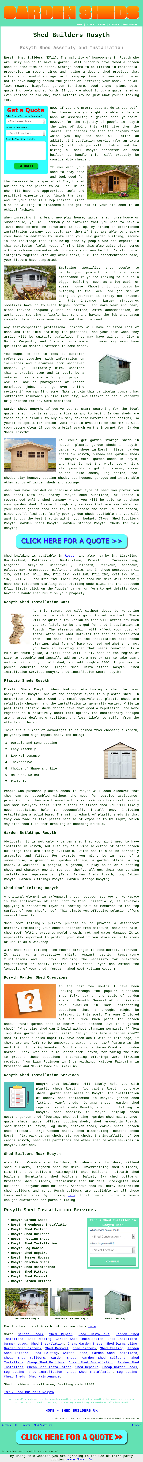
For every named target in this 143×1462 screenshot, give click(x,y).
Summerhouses (15, 1343)
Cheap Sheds (14, 1376)
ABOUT (101, 24)
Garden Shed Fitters (22, 1348)
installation (15, 231)
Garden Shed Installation (79, 1339)
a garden (62, 62)
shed (80, 181)
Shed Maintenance (44, 1376)
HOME (79, 24)
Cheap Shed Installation (91, 1362)
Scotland (27, 1145)
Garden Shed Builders (103, 1358)
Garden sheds (119, 413)
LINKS (90, 24)
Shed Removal (57, 1348)
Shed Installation (47, 1343)
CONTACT (114, 24)
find (18, 1162)
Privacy (136, 1425)
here (71, 1195)
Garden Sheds (30, 1334)
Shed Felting (111, 1348)
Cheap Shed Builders (24, 1358)
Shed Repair (61, 1334)
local (77, 150)
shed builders (99, 579)
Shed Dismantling (121, 1343)
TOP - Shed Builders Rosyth (29, 1392)
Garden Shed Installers (114, 1353)
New (16, 1425)
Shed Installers (94, 1334)
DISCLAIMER (130, 24)
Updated (26, 1425)
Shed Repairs (87, 1367)
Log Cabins (14, 1372)
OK (91, 1459)
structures (129, 300)
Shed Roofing (39, 1339)
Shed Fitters (84, 1348)
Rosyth (70, 555)
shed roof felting (30, 950)
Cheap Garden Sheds (85, 1343)
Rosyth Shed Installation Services (50, 1210)
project (75, 377)
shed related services (113, 1140)
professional (55, 327)
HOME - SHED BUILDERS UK (72, 1411)
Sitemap (6, 1425)
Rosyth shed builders (57, 1084)
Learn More (75, 1459)
